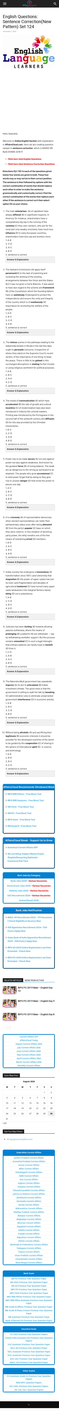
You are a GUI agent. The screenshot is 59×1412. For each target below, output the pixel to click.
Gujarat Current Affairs (29, 1183)
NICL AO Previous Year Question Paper (28, 1348)
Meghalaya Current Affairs (28, 1219)
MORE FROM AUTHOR (34, 980)
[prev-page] (4, 1028)
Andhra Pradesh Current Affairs (29, 1157)
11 (15, 1103)
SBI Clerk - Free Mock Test (21, 806)
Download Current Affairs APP (23, 847)
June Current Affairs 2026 (29, 1051)
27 (30, 1113)
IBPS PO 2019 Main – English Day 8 (36, 1014)
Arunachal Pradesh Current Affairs (29, 1161)
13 (30, 1103)
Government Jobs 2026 (29, 885)
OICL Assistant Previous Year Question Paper (29, 1355)
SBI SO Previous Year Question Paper (28, 1285)
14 (37, 1103)
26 (22, 1113)
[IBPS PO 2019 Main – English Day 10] (9, 990)
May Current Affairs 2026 (29, 1054)
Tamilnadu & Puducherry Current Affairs (29, 1244)
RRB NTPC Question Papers (29, 1382)
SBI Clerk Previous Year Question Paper (28, 1282)
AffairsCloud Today (29, 1040)
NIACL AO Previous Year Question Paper (29, 1362)
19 (22, 1108)
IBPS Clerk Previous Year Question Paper (29, 1293)
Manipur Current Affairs (29, 1215)
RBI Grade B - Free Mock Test (22, 826)
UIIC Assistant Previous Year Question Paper (29, 1344)
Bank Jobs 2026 (29, 881)
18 (15, 1108)
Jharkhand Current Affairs (29, 1197)
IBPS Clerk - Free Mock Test (21, 819)
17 (7, 1108)
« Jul (5, 1123)
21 (37, 1108)
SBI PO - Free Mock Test (19, 813)
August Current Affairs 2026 (29, 1044)
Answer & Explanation (18, 259)
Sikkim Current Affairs (29, 1241)
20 (30, 1108)
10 (7, 1103)
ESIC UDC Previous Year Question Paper (29, 1358)
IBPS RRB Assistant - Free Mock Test (26, 800)
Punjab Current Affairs (29, 1233)
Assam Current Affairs (28, 1165)
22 (44, 1108)
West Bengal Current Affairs (29, 1262)
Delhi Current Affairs (29, 1176)
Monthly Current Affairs (29, 1065)
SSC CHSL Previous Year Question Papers (28, 1386)
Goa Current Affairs (29, 1179)
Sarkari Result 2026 (29, 900)
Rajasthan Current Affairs (29, 1237)
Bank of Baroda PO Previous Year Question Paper (28, 1320)
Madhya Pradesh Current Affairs (29, 1212)
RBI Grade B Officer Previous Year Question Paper (28, 1306)
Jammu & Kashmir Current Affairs (29, 1194)
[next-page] (9, 1028)
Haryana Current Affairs (29, 1186)
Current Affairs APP (29, 1036)
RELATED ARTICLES (13, 980)
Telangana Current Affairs (29, 1248)
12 (22, 1103)
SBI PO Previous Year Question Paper (28, 1278)
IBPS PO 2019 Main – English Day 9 (36, 1001)
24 (7, 1113)
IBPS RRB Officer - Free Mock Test (24, 794)
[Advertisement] (29, 102)
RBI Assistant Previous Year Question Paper (29, 1317)
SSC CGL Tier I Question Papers (28, 1390)
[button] (4, 4)
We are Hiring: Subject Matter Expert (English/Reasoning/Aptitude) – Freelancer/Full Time (26, 857)
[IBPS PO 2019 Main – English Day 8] (9, 1017)
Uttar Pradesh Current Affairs (29, 1255)
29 (44, 1113)
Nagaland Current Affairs (29, 1226)
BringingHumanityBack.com (20, 1139)
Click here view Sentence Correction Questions (31, 164)
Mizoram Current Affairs (28, 1223)
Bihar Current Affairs (29, 1168)
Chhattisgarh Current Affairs (28, 1172)
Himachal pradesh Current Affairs (29, 1190)
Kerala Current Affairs (29, 1204)
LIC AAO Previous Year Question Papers (29, 1334)
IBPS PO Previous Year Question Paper (29, 1289)
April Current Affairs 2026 (29, 1058)
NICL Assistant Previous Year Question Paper (29, 1351)
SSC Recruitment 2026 (28, 895)
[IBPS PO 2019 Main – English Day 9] (9, 1003)
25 (15, 1113)
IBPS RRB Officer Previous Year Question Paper (29, 1296)
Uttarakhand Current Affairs (28, 1259)
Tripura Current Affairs (29, 1251)
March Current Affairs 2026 (29, 1062)
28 (37, 1113)
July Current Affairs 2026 (28, 1047)
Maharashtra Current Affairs (29, 1208)
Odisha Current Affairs (29, 1230)
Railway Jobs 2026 (28, 890)
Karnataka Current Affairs (29, 1201)
